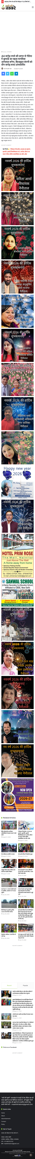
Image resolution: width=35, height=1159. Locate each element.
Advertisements (5, 1118)
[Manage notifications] (30, 1154)
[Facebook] (3, 73)
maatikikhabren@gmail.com (22, 1104)
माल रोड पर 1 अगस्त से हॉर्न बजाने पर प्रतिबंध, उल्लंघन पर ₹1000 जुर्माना (8, 890)
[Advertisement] (17, 30)
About (3, 1115)
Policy (3, 1124)
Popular (25, 985)
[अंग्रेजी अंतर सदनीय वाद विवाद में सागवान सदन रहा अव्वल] (6, 1016)
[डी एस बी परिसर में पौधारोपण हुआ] (26, 847)
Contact (3, 1121)
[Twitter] (7, 73)
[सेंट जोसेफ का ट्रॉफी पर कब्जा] (9, 847)
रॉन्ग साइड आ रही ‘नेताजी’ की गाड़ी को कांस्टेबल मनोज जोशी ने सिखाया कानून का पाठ (25, 936)
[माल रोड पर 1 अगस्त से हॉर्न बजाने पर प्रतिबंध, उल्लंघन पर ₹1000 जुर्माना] (9, 882)
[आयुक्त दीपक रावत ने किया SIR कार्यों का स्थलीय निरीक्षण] (9, 863)
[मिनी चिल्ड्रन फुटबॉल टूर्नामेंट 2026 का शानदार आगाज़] (9, 903)
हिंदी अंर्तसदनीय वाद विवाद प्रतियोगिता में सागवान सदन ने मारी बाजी (8, 833)
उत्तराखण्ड (9, 52)
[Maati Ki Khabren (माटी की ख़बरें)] (8, 7)
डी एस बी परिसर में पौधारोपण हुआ (25, 854)
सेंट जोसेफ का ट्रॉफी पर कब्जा (8, 854)
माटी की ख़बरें (19, 1150)
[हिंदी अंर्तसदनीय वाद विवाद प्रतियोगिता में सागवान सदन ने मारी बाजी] (9, 825)
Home (4, 52)
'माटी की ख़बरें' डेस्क (8, 68)
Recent (9, 985)
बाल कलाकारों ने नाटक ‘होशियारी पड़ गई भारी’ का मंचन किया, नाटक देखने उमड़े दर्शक (25, 871)
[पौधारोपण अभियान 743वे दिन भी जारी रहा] (9, 928)
